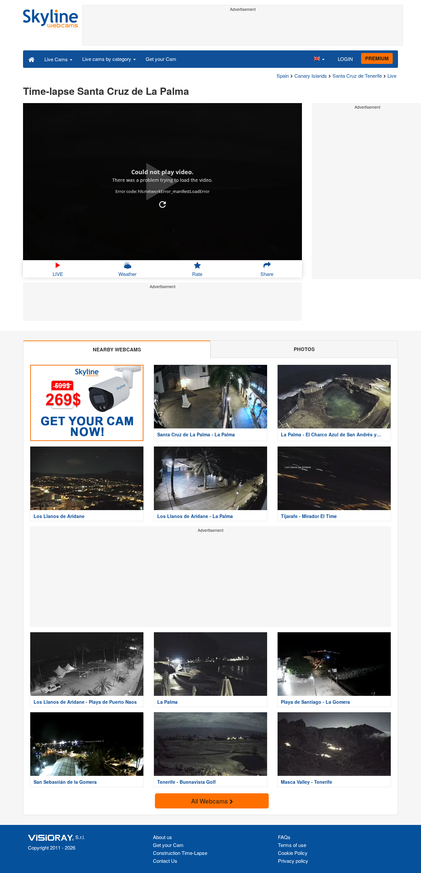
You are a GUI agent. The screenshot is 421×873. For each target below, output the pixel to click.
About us (162, 836)
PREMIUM (377, 58)
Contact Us (165, 860)
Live (391, 75)
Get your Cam (161, 58)
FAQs (284, 836)
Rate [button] (197, 273)
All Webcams (210, 800)
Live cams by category (107, 58)
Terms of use (292, 844)
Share (266, 273)
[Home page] (31, 59)
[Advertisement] (243, 28)
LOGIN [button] (345, 58)
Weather (127, 273)
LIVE (58, 273)
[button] (319, 59)
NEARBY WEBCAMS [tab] (117, 349)
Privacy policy (293, 860)
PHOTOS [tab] (304, 349)
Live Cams (56, 59)
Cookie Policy (293, 852)
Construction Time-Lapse (180, 852)
